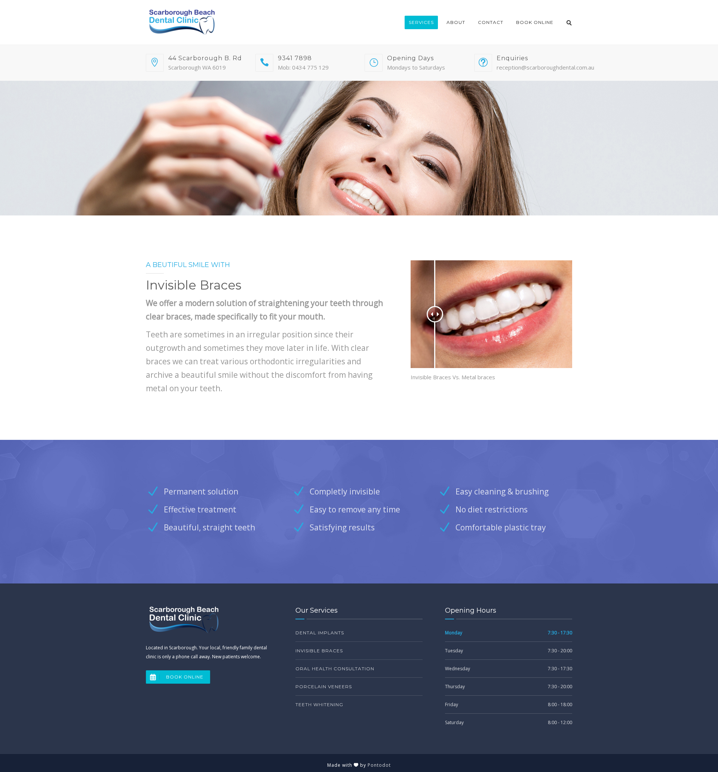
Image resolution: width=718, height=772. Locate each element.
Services (421, 22)
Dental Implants (319, 632)
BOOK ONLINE (184, 677)
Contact (490, 22)
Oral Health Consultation (334, 668)
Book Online (534, 22)
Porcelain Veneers (323, 686)
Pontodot (379, 765)
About (456, 22)
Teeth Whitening (319, 704)
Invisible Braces (319, 650)
